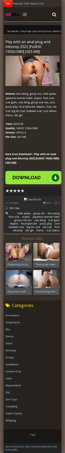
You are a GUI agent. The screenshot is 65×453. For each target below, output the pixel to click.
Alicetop (18, 230)
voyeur (26, 216)
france (40, 230)
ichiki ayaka (24, 213)
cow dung (40, 220)
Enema (9, 336)
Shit (7, 392)
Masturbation (13, 385)
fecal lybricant (29, 223)
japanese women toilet (46, 216)
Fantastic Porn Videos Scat (28, 3)
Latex (8, 378)
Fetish (8, 343)
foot (57, 227)
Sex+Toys (11, 399)
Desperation (12, 322)
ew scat (47, 227)
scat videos (53, 230)
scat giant (54, 220)
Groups (9, 357)
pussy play (46, 223)
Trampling (11, 406)
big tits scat (33, 227)
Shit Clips (14, 208)
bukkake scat (16, 227)
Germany (10, 350)
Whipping (10, 420)
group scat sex (22, 220)
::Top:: (32, 434)
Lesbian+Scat (13, 371)
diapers (14, 223)
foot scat (14, 216)
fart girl (29, 230)
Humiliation (12, 364)
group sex (39, 213)
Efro (7, 329)
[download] (33, 177)
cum (57, 223)
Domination (12, 315)
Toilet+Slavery (13, 413)
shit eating (53, 213)
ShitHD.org (13, 14)
